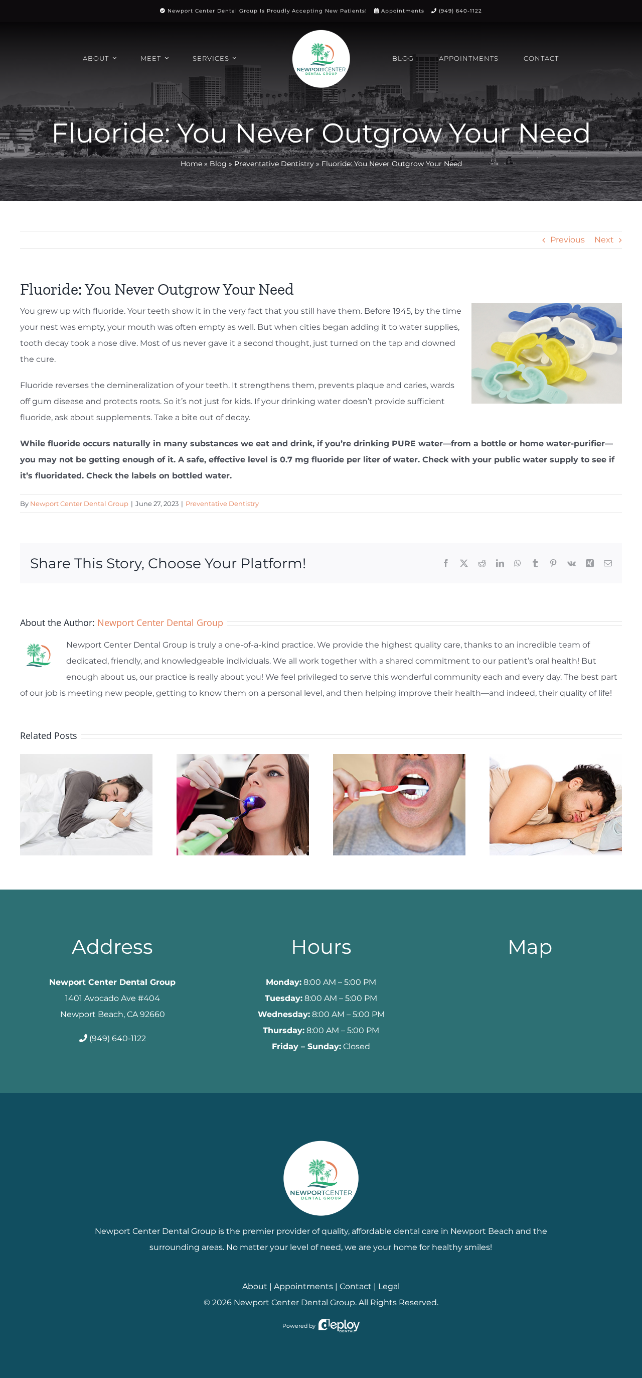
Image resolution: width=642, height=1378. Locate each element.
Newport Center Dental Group (79, 503)
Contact (356, 1286)
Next (604, 239)
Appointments (402, 11)
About (254, 1286)
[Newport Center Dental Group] (321, 1137)
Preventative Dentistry (274, 163)
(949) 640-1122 (460, 11)
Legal (389, 1286)
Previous (567, 239)
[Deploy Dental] (339, 1325)
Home (191, 163)
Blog (218, 163)
